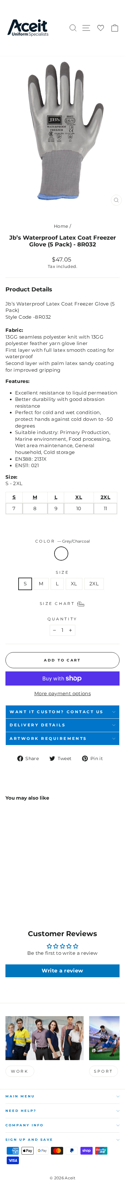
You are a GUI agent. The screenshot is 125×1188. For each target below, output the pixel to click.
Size (62, 572)
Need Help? (21, 1111)
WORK (20, 1071)
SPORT (103, 1071)
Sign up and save (29, 1140)
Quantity (62, 619)
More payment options (62, 693)
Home (61, 226)
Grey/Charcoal (61, 553)
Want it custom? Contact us (57, 712)
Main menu (20, 1096)
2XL (94, 584)
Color (62, 541)
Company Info (24, 1125)
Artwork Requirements (48, 738)
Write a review (62, 971)
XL (74, 584)
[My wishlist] (101, 28)
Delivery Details (38, 725)
